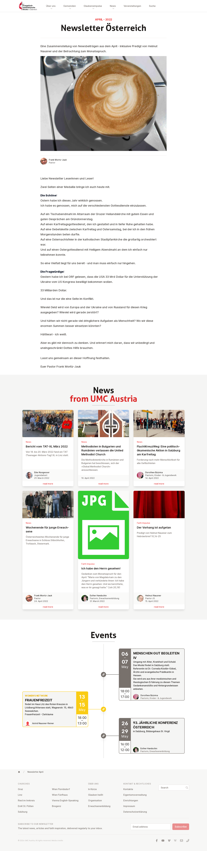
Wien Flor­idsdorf (61, 789)
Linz (20, 794)
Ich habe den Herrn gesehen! (101, 568)
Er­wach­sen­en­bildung (99, 806)
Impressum (129, 806)
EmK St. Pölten (26, 806)
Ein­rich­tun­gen (130, 800)
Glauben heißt (95, 794)
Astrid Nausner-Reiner (43, 723)
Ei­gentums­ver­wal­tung (135, 794)
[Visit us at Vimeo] (169, 840)
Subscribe (181, 826)
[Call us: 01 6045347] (187, 840)
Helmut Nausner (153, 595)
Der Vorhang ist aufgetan (154, 527)
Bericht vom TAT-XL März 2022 (47, 446)
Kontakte (128, 789)
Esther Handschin (98, 595)
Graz (20, 789)
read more (48, 483)
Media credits (57, 840)
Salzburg (22, 811)
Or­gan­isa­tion (95, 800)
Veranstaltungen (132, 6)
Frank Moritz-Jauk (58, 160)
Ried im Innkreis (26, 800)
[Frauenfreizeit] (103, 709)
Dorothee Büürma (154, 472)
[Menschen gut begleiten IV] (103, 674)
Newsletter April (35, 772)
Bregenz (56, 806)
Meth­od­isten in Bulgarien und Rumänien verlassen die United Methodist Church (102, 450)
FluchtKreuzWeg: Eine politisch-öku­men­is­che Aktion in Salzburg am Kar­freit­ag (158, 450)
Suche (152, 6)
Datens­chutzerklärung (135, 811)
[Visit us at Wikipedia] (175, 840)
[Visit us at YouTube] (163, 840)
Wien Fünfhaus (60, 794)
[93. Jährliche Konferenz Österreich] (103, 735)
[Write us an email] (181, 840)
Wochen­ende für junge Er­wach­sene (47, 529)
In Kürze (92, 789)
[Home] (19, 772)
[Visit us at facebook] (156, 840)
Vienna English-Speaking (65, 800)
